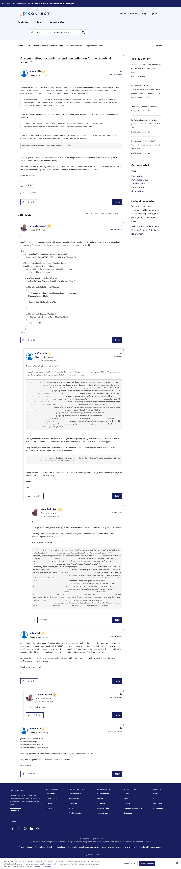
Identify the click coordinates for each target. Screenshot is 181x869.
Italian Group (137, 187)
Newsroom (128, 813)
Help (144, 13)
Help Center (137, 233)
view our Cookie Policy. (42, 866)
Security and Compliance (56, 847)
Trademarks (72, 847)
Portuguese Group (140, 180)
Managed (100, 798)
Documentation (159, 803)
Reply (117, 202)
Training (156, 798)
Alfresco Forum (137, 98)
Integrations (50, 808)
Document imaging (104, 813)
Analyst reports (51, 798)
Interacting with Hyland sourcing (149, 847)
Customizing (27, 193)
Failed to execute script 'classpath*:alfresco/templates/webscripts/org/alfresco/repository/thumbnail (145, 89)
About (126, 798)
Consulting (101, 803)
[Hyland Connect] (34, 14)
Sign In (153, 13)
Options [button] (159, 46)
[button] (23, 202)
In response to (47, 361)
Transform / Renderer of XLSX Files (144, 106)
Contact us (15, 810)
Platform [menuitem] (37, 22)
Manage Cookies (129, 863)
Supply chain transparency (89, 847)
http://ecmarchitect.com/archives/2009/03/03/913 (43, 90)
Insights (49, 803)
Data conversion (103, 808)
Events (155, 793)
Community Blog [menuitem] (57, 22)
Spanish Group (138, 183)
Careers (126, 793)
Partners (127, 803)
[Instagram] (25, 828)
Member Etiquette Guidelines (145, 230)
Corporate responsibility (133, 808)
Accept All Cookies (147, 863)
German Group (138, 191)
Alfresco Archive (57, 46)
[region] (90, 863)
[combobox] (69, 32)
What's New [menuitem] (23, 22)
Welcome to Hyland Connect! (145, 226)
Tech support (158, 808)
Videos (71, 808)
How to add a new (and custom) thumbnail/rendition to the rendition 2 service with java (145, 145)
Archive (30, 186)
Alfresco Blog (137, 77)
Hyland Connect (24, 46)
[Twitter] (19, 828)
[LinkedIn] (31, 828)
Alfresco (45, 46)
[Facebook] (13, 828)
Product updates (75, 813)
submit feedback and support (62, 3)
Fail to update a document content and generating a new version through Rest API (145, 124)
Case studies (50, 793)
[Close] (177, 863)
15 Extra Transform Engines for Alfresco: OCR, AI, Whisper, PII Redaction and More (146, 68)
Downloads (73, 803)
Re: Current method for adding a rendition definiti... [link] (85, 46)
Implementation (103, 793)
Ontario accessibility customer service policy (118, 847)
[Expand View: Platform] (43, 22)
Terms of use (40, 847)
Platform (35, 46)
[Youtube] (37, 828)
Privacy (22, 847)
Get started (40, 3)
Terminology (74, 798)
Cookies (30, 847)
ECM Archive (36, 193)
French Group (137, 176)
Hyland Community (129, 13)
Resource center (75, 793)
